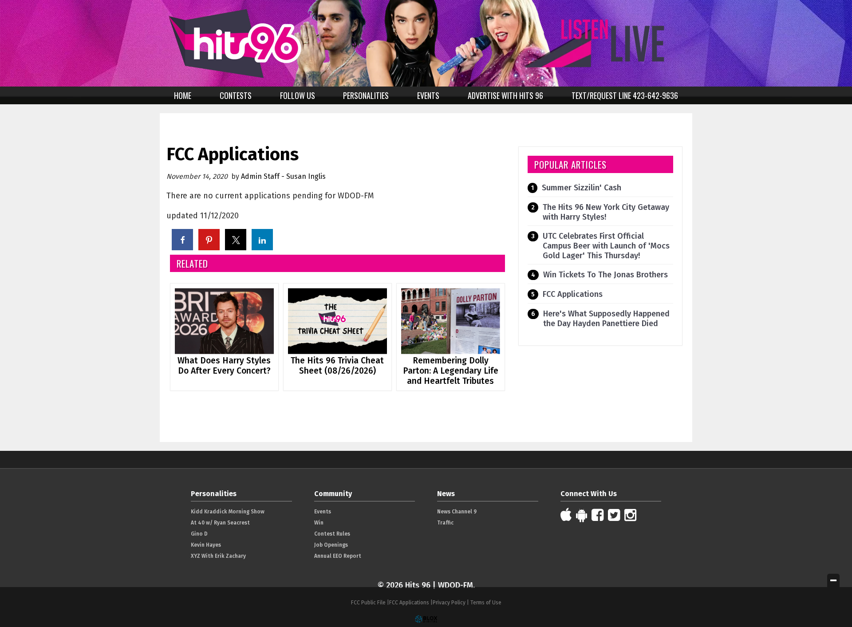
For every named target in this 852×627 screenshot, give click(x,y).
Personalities (366, 95)
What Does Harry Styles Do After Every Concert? (224, 365)
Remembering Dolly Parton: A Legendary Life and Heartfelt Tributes (450, 370)
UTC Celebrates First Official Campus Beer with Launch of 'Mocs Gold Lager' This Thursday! (606, 245)
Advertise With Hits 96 (505, 95)
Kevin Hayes (206, 545)
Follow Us (297, 95)
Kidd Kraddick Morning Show (227, 512)
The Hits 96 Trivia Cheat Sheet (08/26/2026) (337, 365)
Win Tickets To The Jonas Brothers (605, 275)
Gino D (199, 534)
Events (428, 95)
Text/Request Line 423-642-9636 (625, 95)
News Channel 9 (457, 512)
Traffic (445, 523)
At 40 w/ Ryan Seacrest (220, 523)
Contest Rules (332, 534)
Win (318, 523)
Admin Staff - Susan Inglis (283, 176)
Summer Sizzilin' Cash (581, 188)
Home (182, 95)
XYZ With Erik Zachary (218, 556)
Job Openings (331, 545)
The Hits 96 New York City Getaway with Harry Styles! (606, 212)
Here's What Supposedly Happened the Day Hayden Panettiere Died (606, 318)
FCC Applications (573, 294)
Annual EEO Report (337, 556)
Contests (236, 95)
